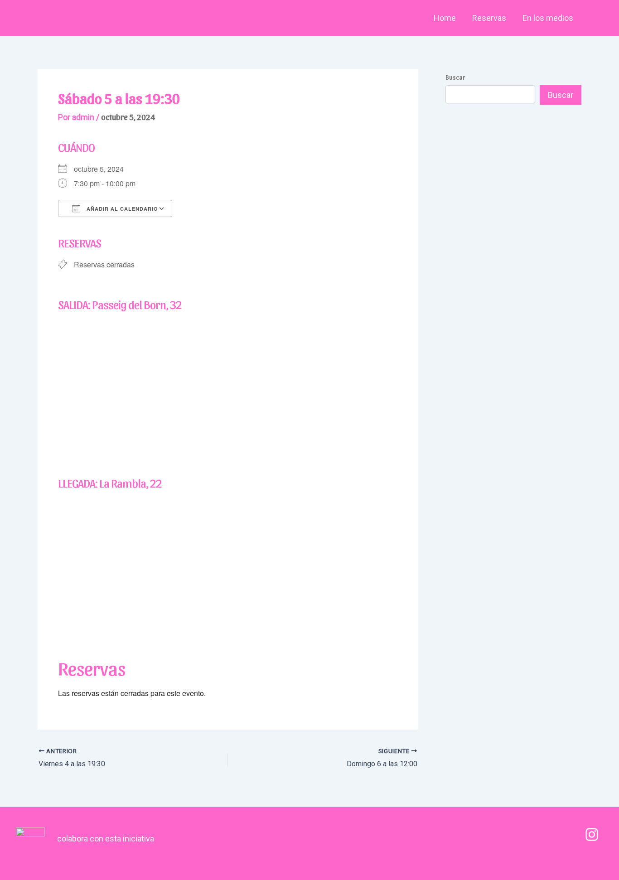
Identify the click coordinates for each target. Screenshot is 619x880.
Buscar (455, 77)
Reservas (489, 18)
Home (445, 18)
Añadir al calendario (121, 208)
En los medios (547, 18)
